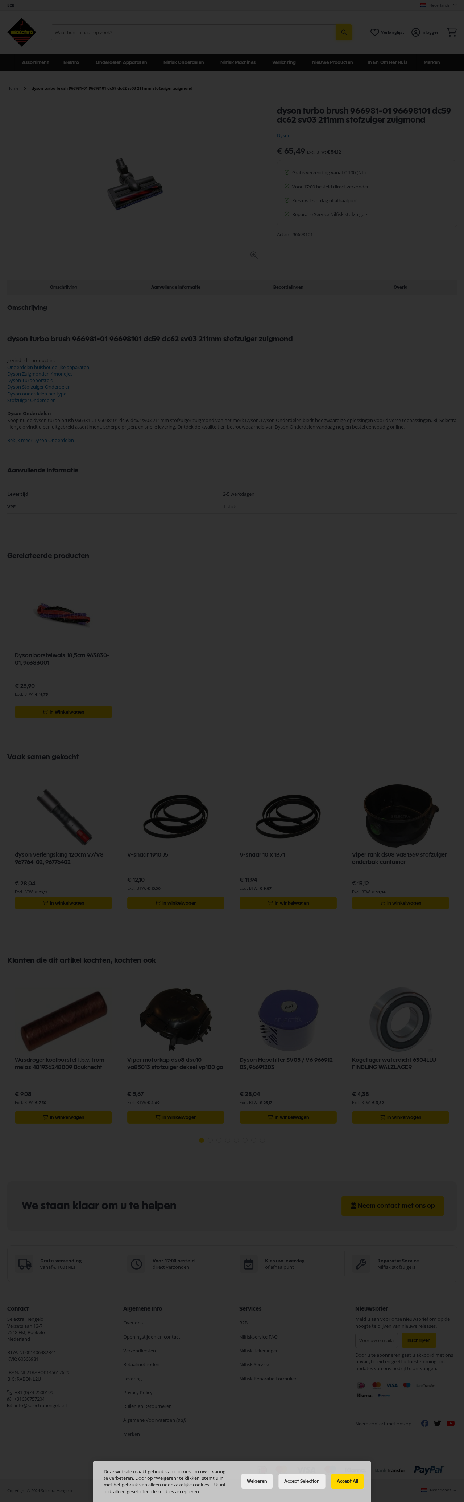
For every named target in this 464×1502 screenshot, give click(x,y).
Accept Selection (302, 1481)
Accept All (347, 1481)
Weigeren (257, 1481)
